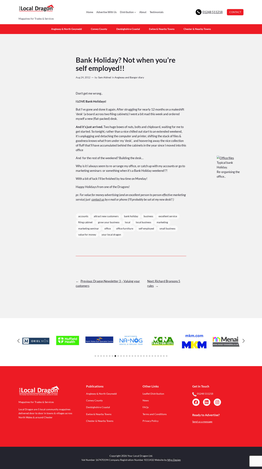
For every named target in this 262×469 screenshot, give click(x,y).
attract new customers (106, 216)
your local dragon (111, 234)
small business (167, 228)
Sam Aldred (104, 77)
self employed (146, 228)
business (148, 216)
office (107, 228)
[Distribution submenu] (135, 12)
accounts (83, 216)
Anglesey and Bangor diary (129, 77)
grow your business (108, 222)
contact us (97, 199)
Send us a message (202, 421)
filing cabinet (85, 222)
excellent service (168, 216)
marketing (162, 222)
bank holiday (131, 216)
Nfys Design (174, 459)
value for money (87, 234)
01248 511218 (212, 12)
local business (143, 222)
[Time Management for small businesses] (225, 158)
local (127, 222)
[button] (95, 356)
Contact (235, 12)
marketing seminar (88, 228)
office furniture (124, 228)
